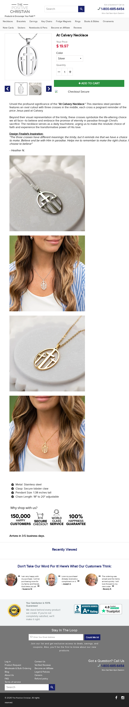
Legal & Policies (42, 672)
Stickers (21, 28)
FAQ (7, 678)
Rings (78, 21)
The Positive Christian (21, 698)
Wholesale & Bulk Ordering (18, 668)
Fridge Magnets (63, 21)
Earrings (34, 21)
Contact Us (40, 661)
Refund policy (41, 678)
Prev (7, 89)
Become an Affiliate (60, 28)
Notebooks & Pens (38, 28)
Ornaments (108, 21)
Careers (38, 675)
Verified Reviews (43, 665)
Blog (7, 672)
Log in (8, 661)
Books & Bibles (91, 21)
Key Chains (46, 21)
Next (49, 89)
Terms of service (13, 682)
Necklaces (8, 21)
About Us (9, 675)
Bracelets (21, 21)
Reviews (78, 28)
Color (59, 53)
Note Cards (8, 28)
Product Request (13, 665)
